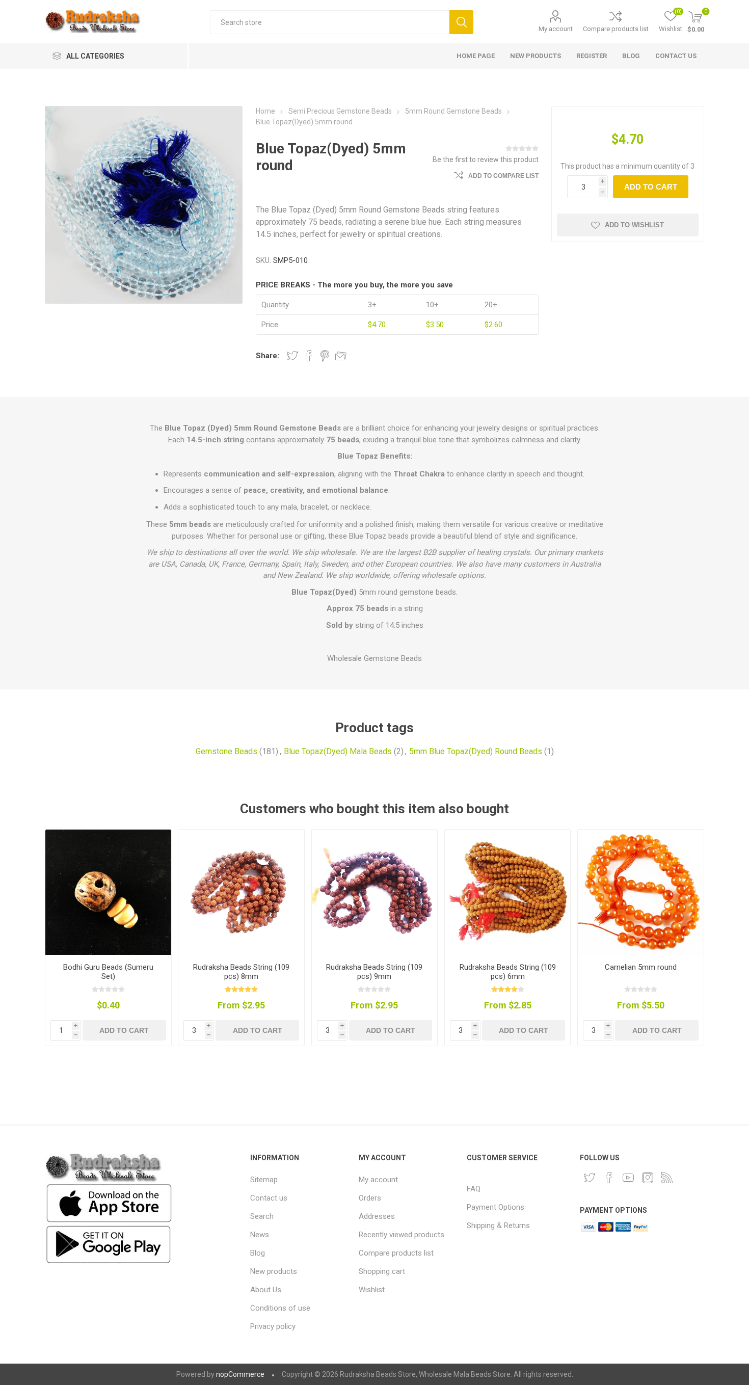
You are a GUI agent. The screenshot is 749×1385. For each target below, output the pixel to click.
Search (461, 22)
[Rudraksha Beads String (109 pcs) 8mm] (241, 892)
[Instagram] (647, 1177)
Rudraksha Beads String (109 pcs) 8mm (241, 972)
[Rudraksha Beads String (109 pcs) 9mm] (374, 892)
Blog (257, 1253)
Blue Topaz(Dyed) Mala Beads (338, 751)
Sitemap (264, 1179)
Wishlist (372, 1289)
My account (556, 29)
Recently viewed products (401, 1234)
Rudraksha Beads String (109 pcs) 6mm (508, 972)
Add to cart (650, 186)
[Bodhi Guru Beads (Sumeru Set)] (108, 892)
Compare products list (616, 29)
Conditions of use (280, 1308)
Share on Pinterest (324, 355)
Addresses (377, 1216)
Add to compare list (503, 175)
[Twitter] (589, 1177)
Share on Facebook (308, 355)
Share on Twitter (292, 355)
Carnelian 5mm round (641, 967)
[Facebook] (609, 1177)
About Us (265, 1289)
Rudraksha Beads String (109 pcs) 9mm (374, 972)
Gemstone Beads (226, 751)
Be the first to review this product (486, 159)
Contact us (268, 1198)
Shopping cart (382, 1271)
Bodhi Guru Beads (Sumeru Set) (108, 972)
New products (273, 1271)
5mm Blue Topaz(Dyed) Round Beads (475, 751)
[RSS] (667, 1177)
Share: (267, 355)
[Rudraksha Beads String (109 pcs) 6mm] (507, 892)
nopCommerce (240, 1374)
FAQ (473, 1188)
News (259, 1234)
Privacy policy (273, 1326)
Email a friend (340, 355)
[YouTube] (628, 1177)
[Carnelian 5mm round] (640, 892)
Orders (370, 1198)
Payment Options (495, 1207)
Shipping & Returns (498, 1225)
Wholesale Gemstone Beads (374, 658)
